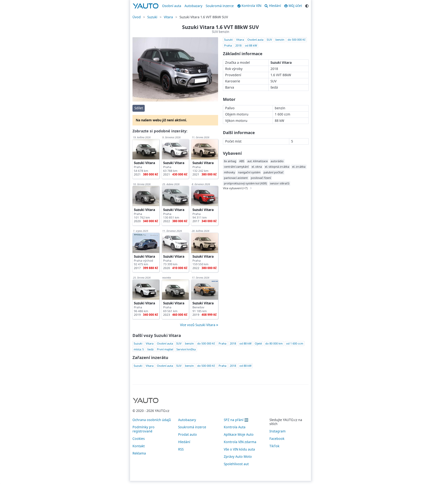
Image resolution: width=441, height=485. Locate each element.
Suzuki (152, 17)
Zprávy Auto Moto (238, 456)
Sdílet (138, 108)
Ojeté (258, 343)
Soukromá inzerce (220, 6)
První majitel (165, 349)
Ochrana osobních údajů (151, 420)
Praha (228, 45)
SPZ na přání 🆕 (236, 420)
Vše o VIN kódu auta (239, 449)
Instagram (277, 431)
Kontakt (138, 446)
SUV (269, 40)
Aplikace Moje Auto (239, 434)
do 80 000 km (274, 343)
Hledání (184, 442)
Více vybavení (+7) (235, 188)
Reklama (139, 453)
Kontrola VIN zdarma (240, 442)
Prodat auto (187, 434)
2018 (238, 45)
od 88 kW (251, 45)
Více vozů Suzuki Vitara (198, 325)
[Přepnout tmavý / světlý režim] (307, 5)
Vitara (168, 17)
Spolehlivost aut (236, 464)
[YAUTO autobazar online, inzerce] (145, 6)
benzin (279, 40)
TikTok (274, 446)
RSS (181, 449)
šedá (150, 349)
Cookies (138, 438)
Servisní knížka (186, 349)
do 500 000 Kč (297, 40)
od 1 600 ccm (294, 343)
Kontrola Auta (234, 427)
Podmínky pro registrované (143, 429)
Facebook (276, 438)
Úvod (136, 17)
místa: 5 (139, 349)
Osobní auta (171, 6)
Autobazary (193, 6)
